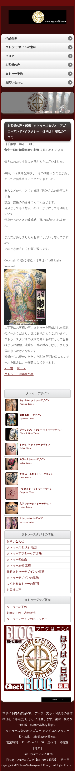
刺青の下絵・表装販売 (21, 613)
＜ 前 (8, 368)
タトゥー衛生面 (17, 559)
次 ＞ (21, 368)
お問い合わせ (14, 82)
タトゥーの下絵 (17, 606)
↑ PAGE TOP (56, 699)
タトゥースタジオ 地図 (22, 547)
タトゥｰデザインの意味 (20, 47)
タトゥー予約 (14, 73)
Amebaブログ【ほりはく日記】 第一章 (44, 759)
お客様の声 (12, 64)
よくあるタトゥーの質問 (23, 583)
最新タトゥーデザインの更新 (26, 571)
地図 (37, 748)
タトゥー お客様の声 (19, 374)
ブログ (9, 56)
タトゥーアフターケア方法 (24, 553)
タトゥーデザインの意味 (23, 577)
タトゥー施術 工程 (19, 565)
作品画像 (11, 38)
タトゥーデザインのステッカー (27, 619)
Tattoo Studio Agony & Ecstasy (35, 765)
